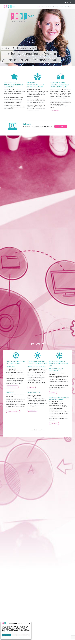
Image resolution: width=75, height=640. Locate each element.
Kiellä (16, 634)
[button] (29, 623)
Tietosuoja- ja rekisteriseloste (18, 637)
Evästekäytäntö (10, 637)
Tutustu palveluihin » (54, 110)
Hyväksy (6, 634)
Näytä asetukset (26, 634)
